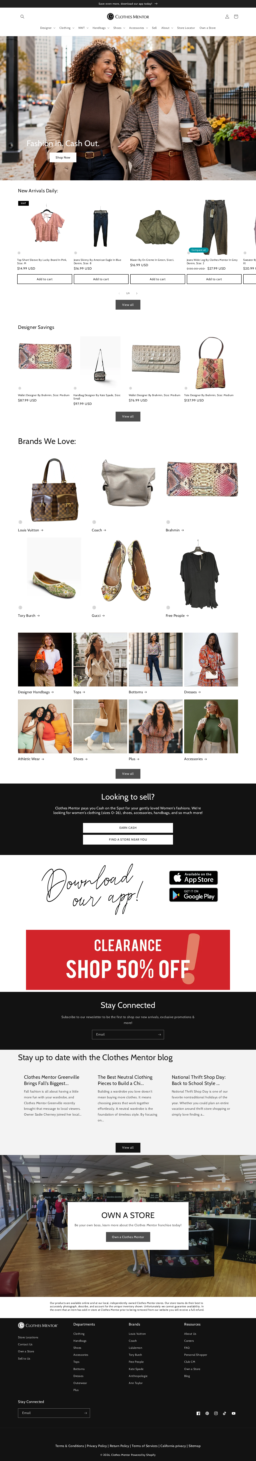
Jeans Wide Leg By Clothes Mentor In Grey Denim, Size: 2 (212, 261)
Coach (97, 530)
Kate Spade (136, 1369)
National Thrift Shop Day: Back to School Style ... (199, 1080)
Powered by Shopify (143, 1454)
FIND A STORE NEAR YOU (128, 839)
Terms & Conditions (69, 1446)
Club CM (189, 1362)
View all (128, 305)
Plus (132, 759)
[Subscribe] (159, 1034)
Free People (175, 615)
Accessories (193, 759)
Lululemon (135, 1348)
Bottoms (136, 692)
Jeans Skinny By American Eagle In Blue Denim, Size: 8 (97, 261)
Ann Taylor (136, 1383)
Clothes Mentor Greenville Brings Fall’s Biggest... (51, 1080)
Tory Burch (27, 615)
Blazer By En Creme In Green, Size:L (152, 259)
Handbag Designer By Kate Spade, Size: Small (97, 396)
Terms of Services (145, 1446)
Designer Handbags (34, 692)
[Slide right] (136, 293)
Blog (187, 1376)
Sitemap (195, 1446)
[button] (22, 16)
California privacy (173, 1446)
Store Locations (28, 1337)
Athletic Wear (29, 759)
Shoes (78, 759)
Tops (77, 692)
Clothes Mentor (120, 1454)
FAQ (187, 1348)
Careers (189, 1341)
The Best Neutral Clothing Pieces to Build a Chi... (125, 1080)
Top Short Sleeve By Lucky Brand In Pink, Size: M (42, 261)
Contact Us (25, 1344)
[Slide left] (119, 293)
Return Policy (119, 1446)
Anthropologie (138, 1376)
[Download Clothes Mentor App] (128, 916)
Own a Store (26, 1351)
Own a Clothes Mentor (128, 1237)
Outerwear (80, 1383)
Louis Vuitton (28, 530)
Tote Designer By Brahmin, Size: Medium (209, 395)
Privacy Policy (97, 1446)
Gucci (96, 615)
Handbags (80, 1341)
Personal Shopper (195, 1355)
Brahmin (173, 530)
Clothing (79, 1334)
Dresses (190, 692)
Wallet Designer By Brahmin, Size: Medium (44, 395)
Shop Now (63, 157)
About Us (190, 1334)
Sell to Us (24, 1358)
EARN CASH (128, 828)
